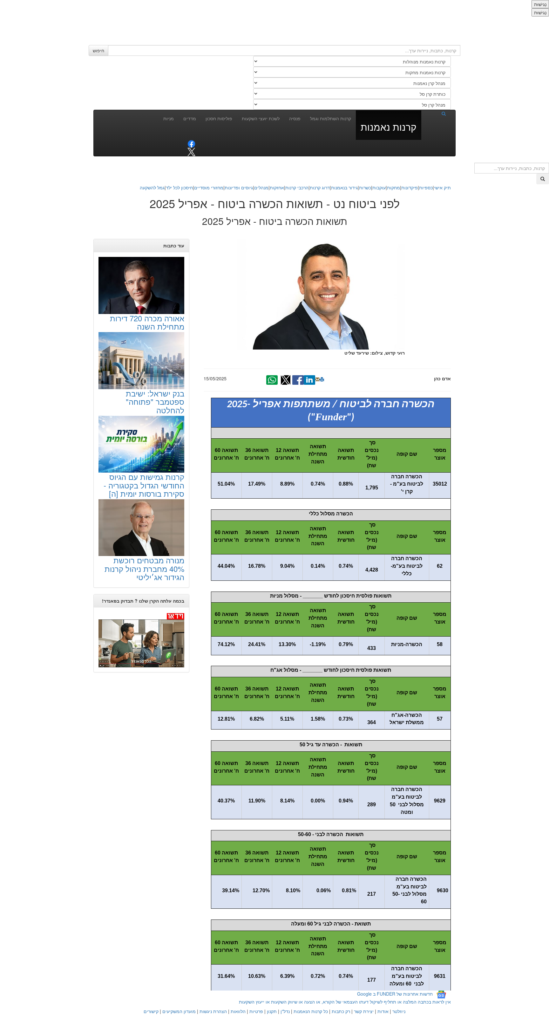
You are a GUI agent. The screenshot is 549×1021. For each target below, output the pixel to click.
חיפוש (98, 50)
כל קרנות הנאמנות (311, 1011)
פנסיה (295, 118)
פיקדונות (409, 187)
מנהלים (261, 187)
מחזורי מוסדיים (208, 187)
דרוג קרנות (320, 187)
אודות (383, 1011)
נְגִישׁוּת (540, 4)
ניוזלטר (398, 1011)
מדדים (189, 118)
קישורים (151, 1011)
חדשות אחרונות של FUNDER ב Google (395, 994)
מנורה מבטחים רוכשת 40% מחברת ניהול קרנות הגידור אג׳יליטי (144, 568)
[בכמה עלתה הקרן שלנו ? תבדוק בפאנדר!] (141, 639)
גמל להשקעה (152, 187)
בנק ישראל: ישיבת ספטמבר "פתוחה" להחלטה (155, 402)
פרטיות (256, 1011)
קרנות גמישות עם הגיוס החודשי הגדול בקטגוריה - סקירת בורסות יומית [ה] (144, 485)
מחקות (393, 187)
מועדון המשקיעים (179, 1011)
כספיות (426, 187)
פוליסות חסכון (219, 118)
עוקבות (379, 187)
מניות (168, 118)
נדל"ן (285, 1011)
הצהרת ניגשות (213, 1011)
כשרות (365, 187)
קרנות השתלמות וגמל (330, 118)
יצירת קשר (364, 1011)
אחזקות (277, 187)
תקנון (272, 1011)
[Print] (322, 379)
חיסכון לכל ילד (179, 187)
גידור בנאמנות (344, 187)
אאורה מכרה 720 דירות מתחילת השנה (147, 322)
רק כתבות (341, 1011)
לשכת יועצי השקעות (261, 118)
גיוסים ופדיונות (239, 187)
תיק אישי (442, 187)
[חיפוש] (436, 113)
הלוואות (238, 1011)
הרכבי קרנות (296, 187)
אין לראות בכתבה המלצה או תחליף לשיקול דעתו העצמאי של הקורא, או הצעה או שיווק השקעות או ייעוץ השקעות (345, 1001)
